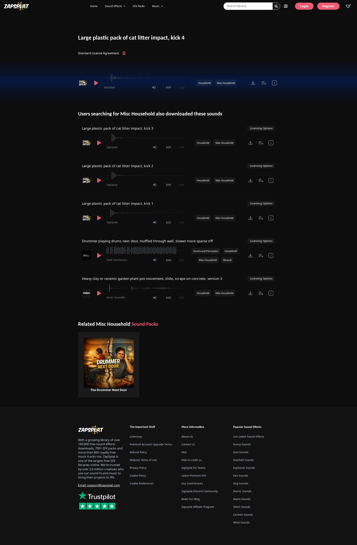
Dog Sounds (240, 483)
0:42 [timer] (168, 260)
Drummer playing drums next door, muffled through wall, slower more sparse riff (147, 241)
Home (93, 6)
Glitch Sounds (241, 507)
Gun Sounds (240, 452)
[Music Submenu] (163, 6)
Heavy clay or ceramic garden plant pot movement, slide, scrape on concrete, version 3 (152, 278)
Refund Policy (138, 452)
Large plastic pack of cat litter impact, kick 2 (117, 166)
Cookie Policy (138, 475)
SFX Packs (139, 6)
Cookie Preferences (142, 483)
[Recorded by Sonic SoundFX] (87, 293)
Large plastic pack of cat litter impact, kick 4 (131, 38)
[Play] (96, 82)
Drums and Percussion (205, 251)
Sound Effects (113, 6)
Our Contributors (192, 483)
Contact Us (188, 444)
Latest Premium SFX (193, 475)
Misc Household (226, 83)
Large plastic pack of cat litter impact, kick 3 (117, 128)
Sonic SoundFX (116, 297)
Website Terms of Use (143, 460)
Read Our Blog (190, 499)
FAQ (183, 452)
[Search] (276, 6)
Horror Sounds (242, 491)
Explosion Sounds (244, 468)
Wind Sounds (241, 522)
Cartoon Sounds (243, 514)
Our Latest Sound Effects (248, 436)
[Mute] (154, 87)
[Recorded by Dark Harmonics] (87, 255)
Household (204, 83)
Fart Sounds (240, 475)
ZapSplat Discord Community (199, 491)
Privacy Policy (138, 468)
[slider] (144, 78)
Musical (227, 260)
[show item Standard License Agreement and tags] (274, 82)
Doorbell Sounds (243, 460)
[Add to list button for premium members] (263, 82)
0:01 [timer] (168, 87)
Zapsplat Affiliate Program (197, 507)
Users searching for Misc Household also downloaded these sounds (150, 114)
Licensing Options (261, 128)
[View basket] (348, 6)
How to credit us (191, 460)
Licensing (136, 436)
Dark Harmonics (117, 260)
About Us (187, 436)
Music (156, 6)
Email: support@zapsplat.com (99, 485)
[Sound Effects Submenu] (125, 6)
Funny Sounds (242, 444)
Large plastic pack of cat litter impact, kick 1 (117, 203)
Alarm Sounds (242, 499)
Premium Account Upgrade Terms (151, 444)
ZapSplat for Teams (193, 468)
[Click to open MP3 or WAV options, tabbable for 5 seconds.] (253, 82)
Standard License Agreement (98, 53)
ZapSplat (109, 87)
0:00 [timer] (182, 87)
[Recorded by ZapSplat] (83, 82)
